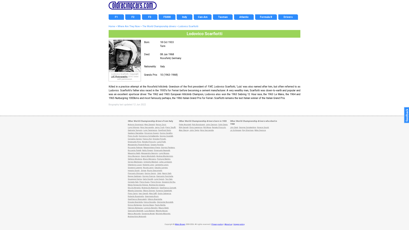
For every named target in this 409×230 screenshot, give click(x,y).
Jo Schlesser (235, 130)
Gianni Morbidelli (148, 156)
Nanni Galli (166, 173)
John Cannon (211, 125)
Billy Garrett (183, 127)
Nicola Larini (148, 168)
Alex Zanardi (149, 125)
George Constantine (247, 127)
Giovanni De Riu (168, 182)
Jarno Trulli (159, 127)
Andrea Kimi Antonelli (137, 216)
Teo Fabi (168, 179)
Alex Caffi (153, 193)
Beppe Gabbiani (134, 176)
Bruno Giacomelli (154, 171)
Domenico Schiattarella (149, 136)
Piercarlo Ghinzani (136, 173)
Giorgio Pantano (168, 148)
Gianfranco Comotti (168, 188)
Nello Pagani (147, 150)
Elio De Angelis (134, 188)
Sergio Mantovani (135, 162)
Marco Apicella (134, 214)
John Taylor (194, 130)
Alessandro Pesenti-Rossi (139, 145)
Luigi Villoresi (133, 127)
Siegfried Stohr (164, 130)
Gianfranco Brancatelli (137, 199)
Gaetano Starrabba (135, 133)
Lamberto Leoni (161, 165)
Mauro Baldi (163, 208)
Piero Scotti (133, 136)
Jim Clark (234, 127)
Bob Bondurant (198, 125)
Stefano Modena (135, 159)
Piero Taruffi (170, 127)
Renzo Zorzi (161, 125)
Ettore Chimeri (149, 191)
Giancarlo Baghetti (135, 211)
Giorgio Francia (148, 176)
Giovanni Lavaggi (135, 168)
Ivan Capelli (143, 193)
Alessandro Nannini (149, 153)
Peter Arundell (185, 125)
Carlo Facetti (148, 179)
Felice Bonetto (150, 202)
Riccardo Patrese (135, 148)
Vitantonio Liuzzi (135, 165)
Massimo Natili (134, 153)
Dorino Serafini (166, 133)
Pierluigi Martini (163, 159)
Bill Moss (207, 127)
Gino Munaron (134, 156)
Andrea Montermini (164, 156)
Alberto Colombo (135, 191)
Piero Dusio (144, 182)
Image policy (239, 224)
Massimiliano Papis (151, 148)
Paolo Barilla (160, 205)
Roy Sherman (248, 130)
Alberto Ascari (162, 211)
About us (228, 224)
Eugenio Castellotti (164, 191)
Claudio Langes (161, 168)
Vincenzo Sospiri (151, 133)
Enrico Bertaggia (135, 205)
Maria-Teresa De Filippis (138, 185)
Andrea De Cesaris (157, 185)
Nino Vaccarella (147, 127)
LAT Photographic (119, 76)
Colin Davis (223, 125)
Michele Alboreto (163, 214)
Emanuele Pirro (134, 142)
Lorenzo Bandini (151, 208)
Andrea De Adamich (150, 188)
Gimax (143, 171)
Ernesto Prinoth (159, 139)
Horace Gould (263, 127)
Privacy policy (217, 224)
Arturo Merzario (149, 159)
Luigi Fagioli (159, 179)
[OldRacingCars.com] (133, 8)
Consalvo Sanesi (135, 139)
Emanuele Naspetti (162, 150)
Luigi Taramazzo (150, 130)
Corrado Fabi (133, 182)
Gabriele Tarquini (135, 130)
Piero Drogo (155, 182)
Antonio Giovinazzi (135, 125)
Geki (159, 173)
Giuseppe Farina (135, 179)
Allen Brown (180, 224)
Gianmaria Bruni (151, 196)
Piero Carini (133, 193)
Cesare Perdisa (156, 145)
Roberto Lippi (148, 165)
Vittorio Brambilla (155, 199)
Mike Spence (260, 130)
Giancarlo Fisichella (164, 176)
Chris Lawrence (195, 127)
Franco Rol (147, 139)
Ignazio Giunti (133, 171)
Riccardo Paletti (134, 150)
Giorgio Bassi (148, 205)
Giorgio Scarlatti (166, 136)
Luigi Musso (164, 153)
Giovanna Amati (148, 214)
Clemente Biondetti (165, 202)
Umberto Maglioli (150, 162)
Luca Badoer (149, 211)
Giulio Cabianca (164, 193)
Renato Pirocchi (149, 142)
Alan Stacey (184, 130)
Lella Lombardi (165, 162)
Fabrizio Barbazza (135, 208)
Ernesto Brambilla (135, 202)
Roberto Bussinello (136, 196)
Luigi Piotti (161, 142)
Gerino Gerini (150, 173)
